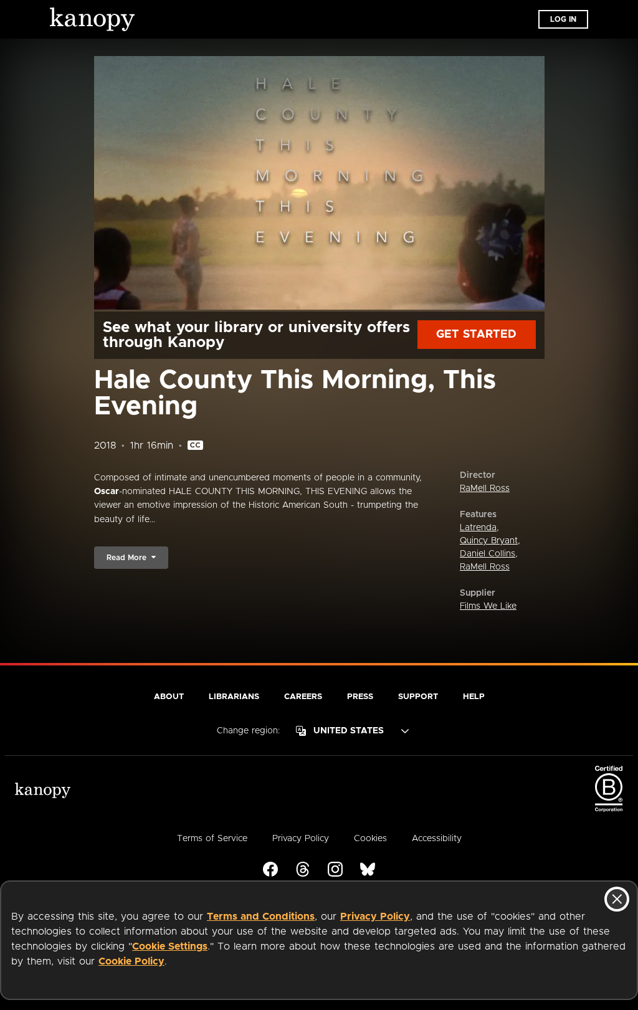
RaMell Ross (485, 488)
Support (418, 697)
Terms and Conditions (261, 917)
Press (360, 697)
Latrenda (478, 527)
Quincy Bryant (489, 540)
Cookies (370, 838)
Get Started (476, 334)
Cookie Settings (169, 946)
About (169, 697)
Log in (563, 19)
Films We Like (488, 606)
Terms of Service (212, 838)
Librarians (234, 697)
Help (474, 697)
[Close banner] (617, 899)
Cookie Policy (131, 961)
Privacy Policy (375, 917)
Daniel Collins (487, 554)
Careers (303, 697)
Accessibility (437, 838)
